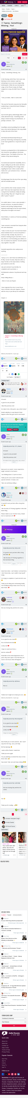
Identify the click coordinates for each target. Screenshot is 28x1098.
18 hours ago (16, 980)
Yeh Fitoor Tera (7, 946)
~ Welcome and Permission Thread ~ (11, 948)
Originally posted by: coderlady (11, 783)
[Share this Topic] (9, 374)
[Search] (15, 2)
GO (19, 58)
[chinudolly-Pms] (2, 366)
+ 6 (25, 493)
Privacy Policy (6, 1052)
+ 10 (25, 597)
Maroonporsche (20, 923)
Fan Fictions (7, 19)
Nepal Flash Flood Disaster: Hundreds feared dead (13, 1006)
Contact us (5, 1045)
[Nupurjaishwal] (10, 366)
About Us (4, 1041)
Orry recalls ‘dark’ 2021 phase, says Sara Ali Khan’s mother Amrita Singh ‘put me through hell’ (9, 849)
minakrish (21, 942)
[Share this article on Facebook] (12, 374)
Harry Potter (6, 936)
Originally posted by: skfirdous (11, 681)
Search (24, 54)
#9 (26, 714)
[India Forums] (8, 2)
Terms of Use (6, 1050)
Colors (4, 1063)
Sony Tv (4, 1065)
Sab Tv (4, 1067)
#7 (26, 636)
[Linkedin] (18, 1074)
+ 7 (25, 629)
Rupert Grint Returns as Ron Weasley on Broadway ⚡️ (9, 939)
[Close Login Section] (25, 427)
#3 (26, 441)
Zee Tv (4, 1061)
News (3, 5)
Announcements (17, 915)
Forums (9, 5)
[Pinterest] (15, 1074)
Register (25, 2)
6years (6, 366)
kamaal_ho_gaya (20, 990)
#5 (26, 543)
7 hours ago (16, 932)
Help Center (5, 1048)
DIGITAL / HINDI (22, 844)
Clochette (22, 960)
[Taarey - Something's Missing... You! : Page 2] (23, 58)
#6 (26, 604)
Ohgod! (22, 999)
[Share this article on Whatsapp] (19, 374)
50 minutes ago (11, 923)
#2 (26, 396)
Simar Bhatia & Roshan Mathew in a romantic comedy (11, 929)
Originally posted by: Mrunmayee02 (12, 718)
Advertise (4, 1043)
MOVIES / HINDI (6, 844)
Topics (17, 5)
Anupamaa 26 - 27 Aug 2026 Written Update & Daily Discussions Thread (13, 986)
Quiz (22, 5)
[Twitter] (6, 1074)
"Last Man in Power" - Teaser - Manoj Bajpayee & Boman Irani (11, 957)
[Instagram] (12, 1074)
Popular (9, 915)
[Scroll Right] (26, 384)
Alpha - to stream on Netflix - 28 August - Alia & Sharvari (12, 977)
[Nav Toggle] (2, 2)
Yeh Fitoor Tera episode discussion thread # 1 (10, 996)
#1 (26, 69)
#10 (26, 778)
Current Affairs (7, 1003)
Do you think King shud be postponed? (12, 920)
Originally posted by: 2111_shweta (12, 446)
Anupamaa (6, 983)
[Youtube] (9, 1074)
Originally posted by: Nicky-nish (11, 548)
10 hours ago (16, 970)
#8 (26, 676)
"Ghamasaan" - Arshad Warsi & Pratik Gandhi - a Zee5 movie (11, 967)
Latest (3, 915)
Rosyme (22, 932)
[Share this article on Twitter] (15, 374)
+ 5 (25, 389)
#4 (26, 500)
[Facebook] (3, 1074)
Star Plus (4, 1059)
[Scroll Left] (2, 384)
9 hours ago (15, 942)
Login (19, 2)
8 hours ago (15, 960)
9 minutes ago (15, 999)
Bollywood (6, 918)
